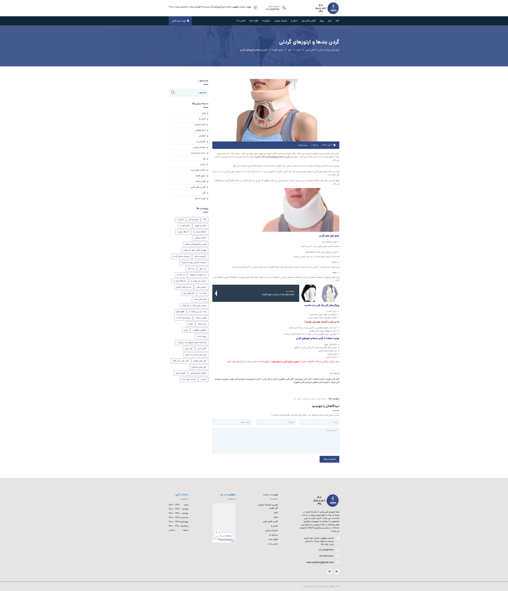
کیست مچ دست (189, 379)
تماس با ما (241, 20)
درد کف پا (181, 274)
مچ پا (190, 324)
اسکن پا (294, 20)
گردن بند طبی (309, 398)
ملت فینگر (202, 324)
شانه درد (202, 293)
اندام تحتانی (200, 124)
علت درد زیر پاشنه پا (197, 311)
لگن (204, 192)
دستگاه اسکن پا (179, 281)
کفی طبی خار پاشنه (181, 360)
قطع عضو (180, 311)
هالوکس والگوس (199, 330)
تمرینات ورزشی (280, 20)
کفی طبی (189, 348)
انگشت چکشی (200, 237)
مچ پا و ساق (200, 198)
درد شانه (191, 268)
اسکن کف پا (185, 225)
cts (204, 219)
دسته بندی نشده (198, 153)
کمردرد (203, 379)
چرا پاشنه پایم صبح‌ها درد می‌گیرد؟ (191, 342)
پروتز (322, 20)
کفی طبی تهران (200, 360)
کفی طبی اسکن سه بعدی (195, 354)
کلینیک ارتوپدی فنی (198, 373)
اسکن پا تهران (200, 225)
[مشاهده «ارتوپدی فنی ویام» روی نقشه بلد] (223, 523)
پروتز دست (201, 336)
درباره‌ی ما (273, 535)
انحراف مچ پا (183, 231)
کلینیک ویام (180, 373)
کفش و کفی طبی (308, 20)
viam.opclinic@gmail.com (320, 562)
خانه (337, 20)
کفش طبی (202, 348)
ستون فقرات (303, 145)
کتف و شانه (201, 181)
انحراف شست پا (199, 231)
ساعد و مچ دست (198, 170)
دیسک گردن (322, 398)
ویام (186, 330)
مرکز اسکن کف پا (184, 317)
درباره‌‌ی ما (266, 20)
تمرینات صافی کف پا (181, 256)
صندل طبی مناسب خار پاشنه (194, 305)
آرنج (204, 113)
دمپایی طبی (201, 287)
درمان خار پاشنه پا (198, 281)
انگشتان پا (201, 141)
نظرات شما (253, 20)
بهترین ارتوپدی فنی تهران (195, 244)
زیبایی (203, 164)
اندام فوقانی (200, 130)
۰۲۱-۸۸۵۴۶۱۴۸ (326, 550)
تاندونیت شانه (200, 256)
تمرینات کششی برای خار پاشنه (194, 262)
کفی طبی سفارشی (198, 367)
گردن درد (297, 398)
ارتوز (330, 20)
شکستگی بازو (188, 293)
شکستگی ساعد (200, 299)
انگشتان (202, 136)
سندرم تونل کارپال (183, 287)
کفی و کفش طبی (270, 521)
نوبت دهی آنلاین (179, 20)
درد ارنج (203, 268)
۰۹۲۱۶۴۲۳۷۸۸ (326, 556)
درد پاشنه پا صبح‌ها (198, 274)
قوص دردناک (201, 317)
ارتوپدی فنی (193, 219)
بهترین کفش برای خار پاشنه (194, 250)
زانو (204, 158)
